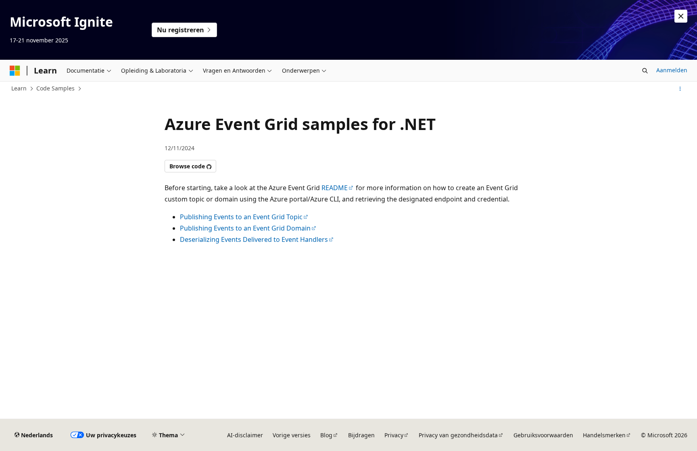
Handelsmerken (604, 435)
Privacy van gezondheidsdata (458, 435)
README (334, 187)
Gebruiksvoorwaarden (543, 435)
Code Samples (55, 88)
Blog (326, 435)
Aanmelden (671, 70)
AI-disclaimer (245, 435)
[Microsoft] (15, 70)
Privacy (393, 435)
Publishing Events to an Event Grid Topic (241, 216)
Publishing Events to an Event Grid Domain (245, 228)
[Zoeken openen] (645, 70)
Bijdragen (361, 435)
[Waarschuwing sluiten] (680, 16)
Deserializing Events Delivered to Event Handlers (254, 239)
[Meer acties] (680, 88)
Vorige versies (292, 435)
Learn (19, 88)
